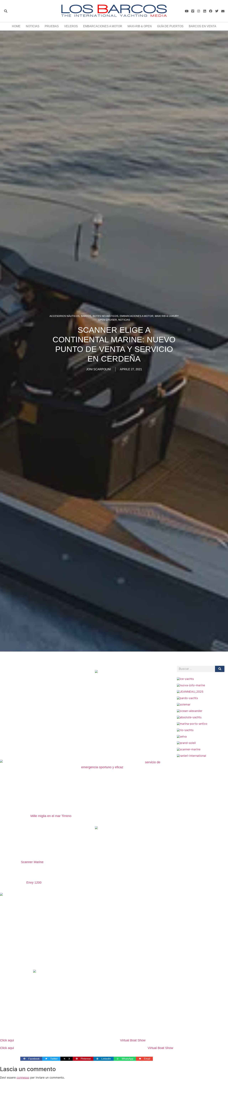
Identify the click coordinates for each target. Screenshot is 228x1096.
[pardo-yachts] (187, 698)
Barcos (86, 316)
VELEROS (71, 26)
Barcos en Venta (202, 26)
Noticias (32, 26)
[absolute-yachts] (189, 717)
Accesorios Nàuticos (64, 316)
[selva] (182, 736)
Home (16, 26)
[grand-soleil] (186, 743)
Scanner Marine (32, 862)
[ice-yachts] (185, 679)
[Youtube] (186, 11)
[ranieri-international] (191, 755)
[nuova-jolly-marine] (191, 685)
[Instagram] (198, 11)
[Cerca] (219, 669)
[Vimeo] (192, 11)
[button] (6, 11)
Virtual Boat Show (133, 1040)
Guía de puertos (170, 26)
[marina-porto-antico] (192, 723)
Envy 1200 (34, 882)
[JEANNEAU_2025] (190, 691)
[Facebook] (210, 11)
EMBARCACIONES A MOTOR (102, 26)
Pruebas (52, 26)
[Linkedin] (204, 11)
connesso (23, 1077)
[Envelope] (222, 11)
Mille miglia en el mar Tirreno (50, 816)
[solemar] (183, 704)
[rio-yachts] (185, 730)
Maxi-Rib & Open (140, 26)
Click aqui (7, 1040)
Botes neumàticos (105, 316)
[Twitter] (216, 11)
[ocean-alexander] (189, 711)
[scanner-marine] (188, 749)
